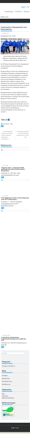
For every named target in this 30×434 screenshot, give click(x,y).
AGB (3, 394)
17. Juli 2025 (5, 195)
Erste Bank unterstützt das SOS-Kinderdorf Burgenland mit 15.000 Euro (23, 134)
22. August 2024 (6, 335)
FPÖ (2, 126)
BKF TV (25, 7)
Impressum (5, 396)
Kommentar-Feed (7, 381)
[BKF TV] (2, 20)
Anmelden (5, 375)
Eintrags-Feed (6, 378)
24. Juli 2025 (5, 165)
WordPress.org (6, 384)
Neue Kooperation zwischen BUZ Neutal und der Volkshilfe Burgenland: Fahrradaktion (6, 135)
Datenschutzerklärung (8, 398)
